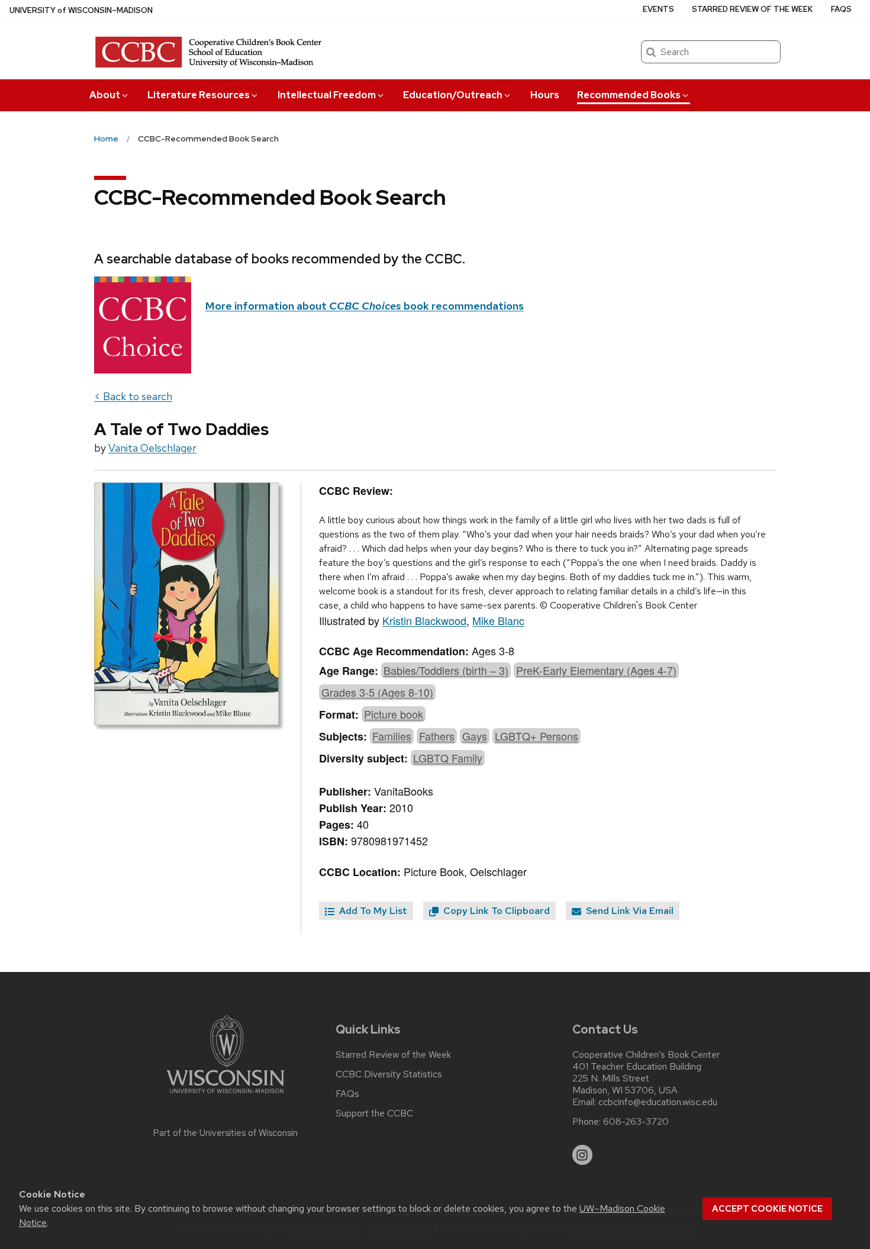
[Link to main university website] (225, 1095)
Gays (474, 735)
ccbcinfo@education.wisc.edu (657, 1102)
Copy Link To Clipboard (495, 910)
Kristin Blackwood (424, 620)
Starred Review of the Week (752, 9)
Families (391, 735)
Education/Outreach (452, 95)
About (104, 95)
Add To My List (372, 910)
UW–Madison (81, 10)
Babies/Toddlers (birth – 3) (446, 670)
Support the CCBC (374, 1113)
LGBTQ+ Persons (536, 735)
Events (658, 9)
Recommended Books (629, 95)
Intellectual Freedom (327, 95)
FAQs (841, 9)
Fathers (437, 735)
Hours (544, 95)
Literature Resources (198, 95)
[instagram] (582, 1155)
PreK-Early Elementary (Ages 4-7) (596, 670)
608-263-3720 (636, 1122)
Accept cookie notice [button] (767, 1209)
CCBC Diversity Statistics (389, 1074)
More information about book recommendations (364, 306)
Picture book (393, 714)
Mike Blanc (498, 620)
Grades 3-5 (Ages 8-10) (377, 692)
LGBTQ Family (447, 757)
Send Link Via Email (629, 910)
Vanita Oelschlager (152, 448)
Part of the (225, 1133)
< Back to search (133, 396)
